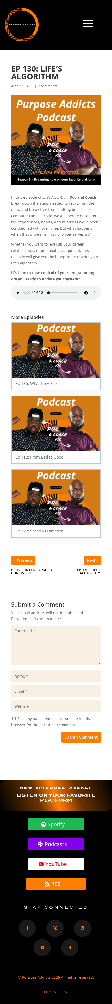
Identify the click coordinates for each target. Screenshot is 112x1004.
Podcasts (56, 844)
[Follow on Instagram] (82, 928)
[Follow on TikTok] (69, 947)
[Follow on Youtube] (42, 947)
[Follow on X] (55, 928)
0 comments (47, 86)
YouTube (56, 864)
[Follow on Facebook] (27, 928)
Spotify (56, 824)
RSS (56, 883)
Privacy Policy (56, 991)
